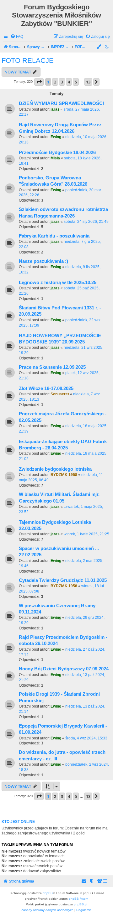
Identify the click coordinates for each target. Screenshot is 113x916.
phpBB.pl (80, 904)
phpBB (48, 893)
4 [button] (69, 82)
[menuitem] (16, 37)
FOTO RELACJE (28, 60)
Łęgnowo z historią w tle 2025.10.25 (57, 282)
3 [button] (62, 82)
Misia (55, 158)
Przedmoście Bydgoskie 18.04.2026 (57, 152)
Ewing (56, 137)
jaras (55, 109)
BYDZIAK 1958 (64, 475)
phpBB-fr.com (78, 898)
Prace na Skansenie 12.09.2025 (52, 367)
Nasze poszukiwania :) (43, 261)
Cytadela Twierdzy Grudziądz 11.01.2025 (63, 580)
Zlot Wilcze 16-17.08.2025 (46, 388)
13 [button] (88, 82)
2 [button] (55, 82)
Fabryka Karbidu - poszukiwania (54, 235)
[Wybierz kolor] (99, 47)
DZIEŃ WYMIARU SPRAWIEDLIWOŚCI (61, 103)
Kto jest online (18, 821)
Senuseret (60, 394)
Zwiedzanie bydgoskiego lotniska (55, 469)
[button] (39, 82)
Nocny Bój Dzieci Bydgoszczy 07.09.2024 (64, 668)
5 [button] (76, 82)
